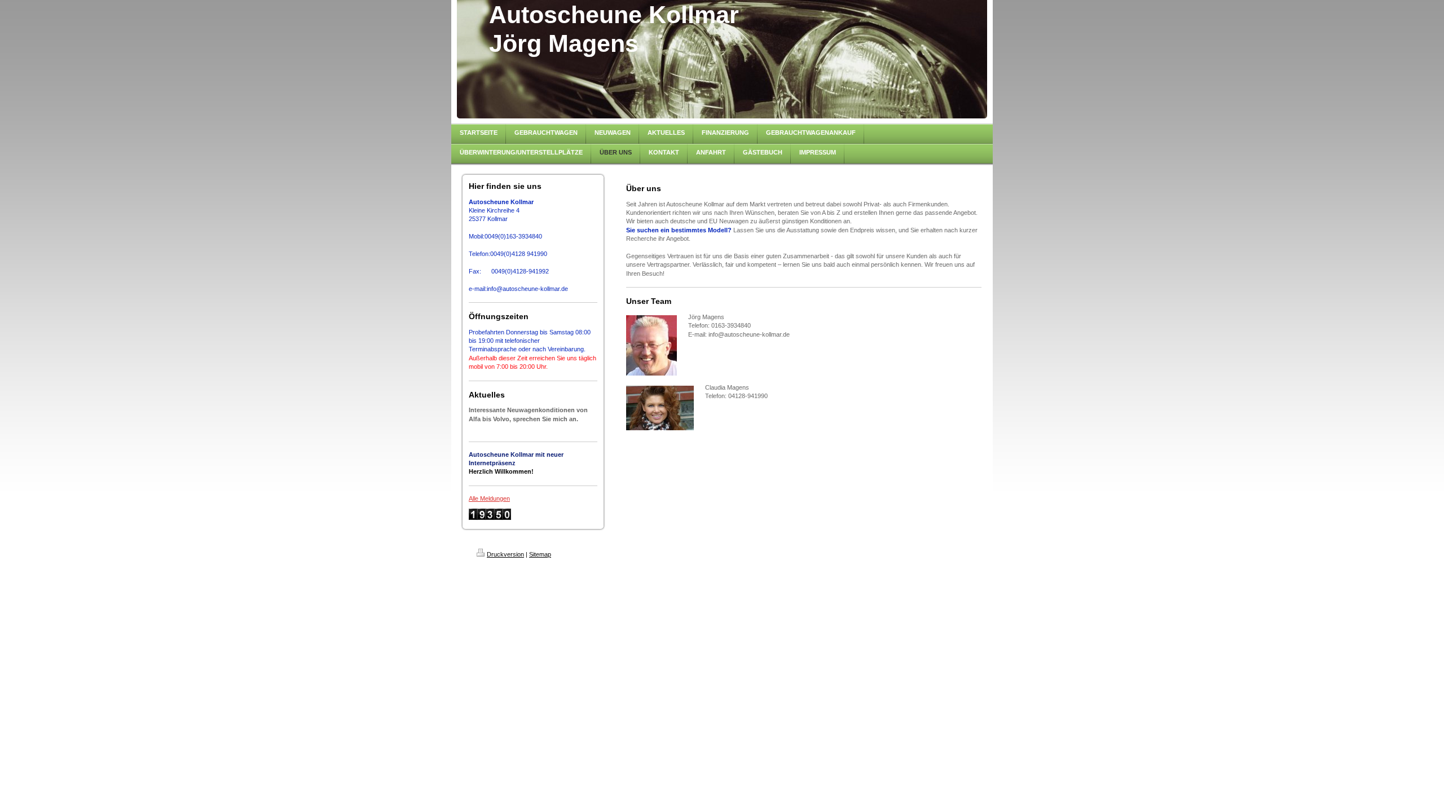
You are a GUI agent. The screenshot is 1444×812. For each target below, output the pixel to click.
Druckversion (505, 554)
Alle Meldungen (489, 498)
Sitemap (540, 554)
